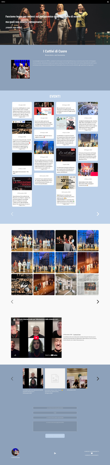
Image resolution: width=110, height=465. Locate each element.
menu (3, 2)
